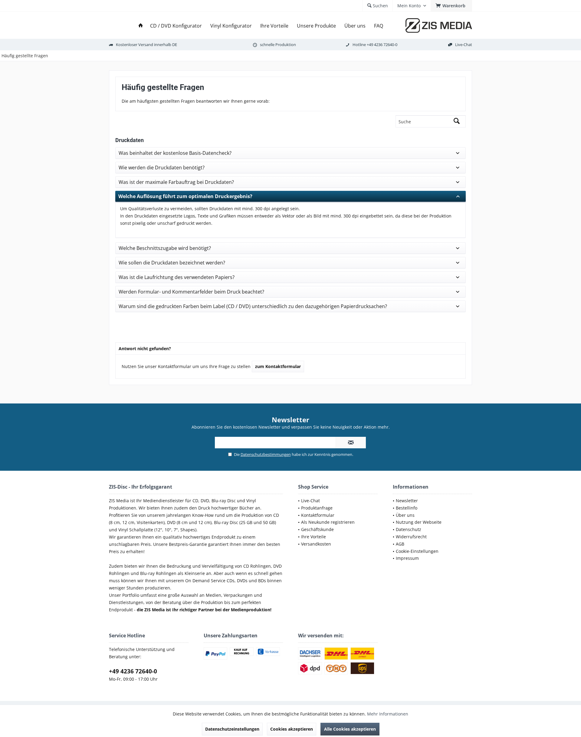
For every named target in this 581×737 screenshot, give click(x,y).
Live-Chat (463, 44)
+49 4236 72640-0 (382, 44)
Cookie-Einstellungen (417, 551)
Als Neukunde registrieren (328, 522)
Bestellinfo (406, 508)
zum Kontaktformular (278, 366)
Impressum (407, 558)
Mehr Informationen (387, 714)
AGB (400, 544)
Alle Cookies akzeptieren (350, 729)
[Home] (141, 26)
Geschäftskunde (317, 529)
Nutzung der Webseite (418, 522)
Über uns (405, 515)
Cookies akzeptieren (291, 729)
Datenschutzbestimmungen (266, 454)
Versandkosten (316, 544)
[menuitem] (451, 6)
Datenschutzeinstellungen (232, 729)
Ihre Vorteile (313, 536)
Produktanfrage (317, 508)
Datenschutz (408, 529)
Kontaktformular (317, 515)
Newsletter (407, 500)
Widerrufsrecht (411, 536)
